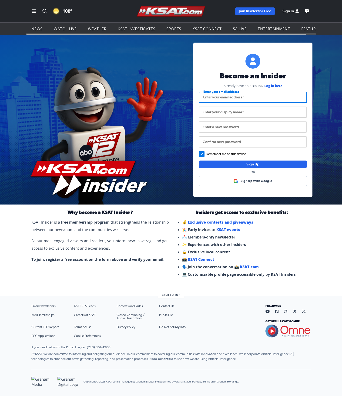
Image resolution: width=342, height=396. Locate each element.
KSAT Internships (42, 315)
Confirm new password (222, 142)
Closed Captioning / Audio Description (130, 316)
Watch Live (65, 28)
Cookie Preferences (87, 336)
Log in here (273, 86)
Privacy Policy (126, 327)
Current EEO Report (45, 327)
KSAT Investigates (136, 28)
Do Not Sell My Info (172, 327)
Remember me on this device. (226, 154)
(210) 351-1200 (99, 347)
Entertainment (274, 28)
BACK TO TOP (171, 295)
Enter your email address (221, 92)
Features (310, 28)
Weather (97, 28)
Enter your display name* (223, 112)
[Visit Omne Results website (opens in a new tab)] (288, 331)
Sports (173, 28)
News (37, 28)
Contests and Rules (130, 306)
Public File (166, 315)
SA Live (240, 28)
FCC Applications (43, 336)
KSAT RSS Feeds (85, 306)
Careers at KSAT (85, 315)
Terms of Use (82, 327)
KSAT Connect (207, 28)
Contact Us (166, 306)
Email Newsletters (43, 306)
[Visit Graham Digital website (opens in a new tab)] (68, 382)
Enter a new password (221, 127)
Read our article (161, 359)
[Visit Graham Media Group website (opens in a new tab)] (42, 382)
